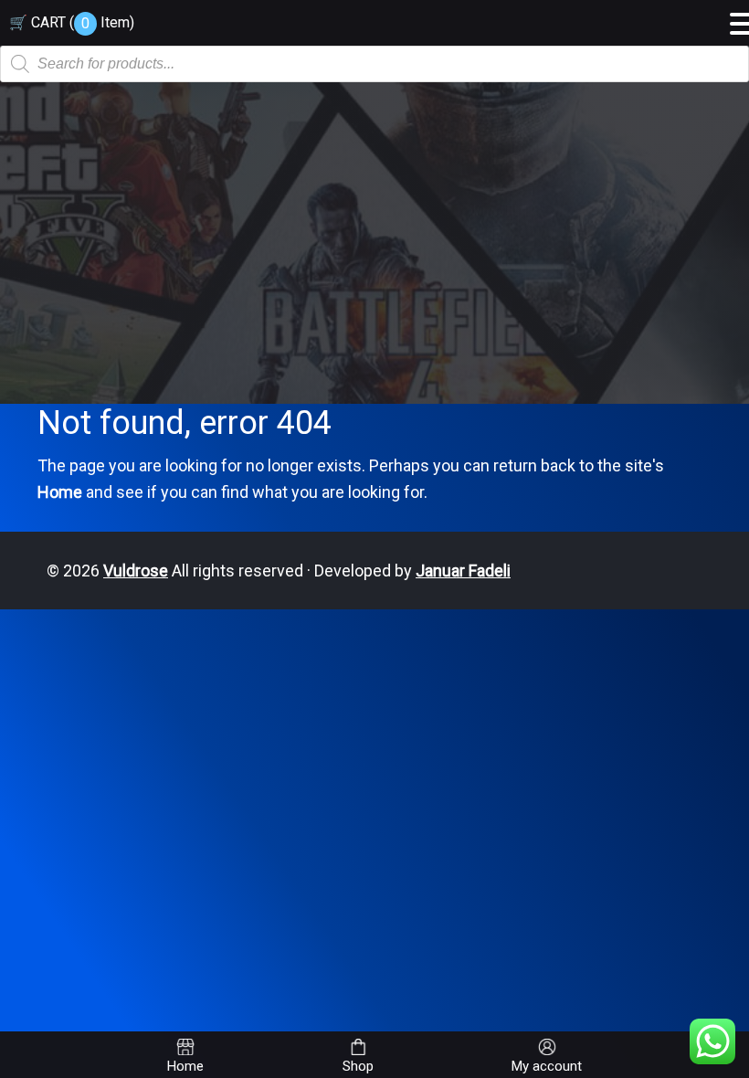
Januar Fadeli (463, 570)
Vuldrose (135, 570)
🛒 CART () (71, 22)
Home (59, 492)
